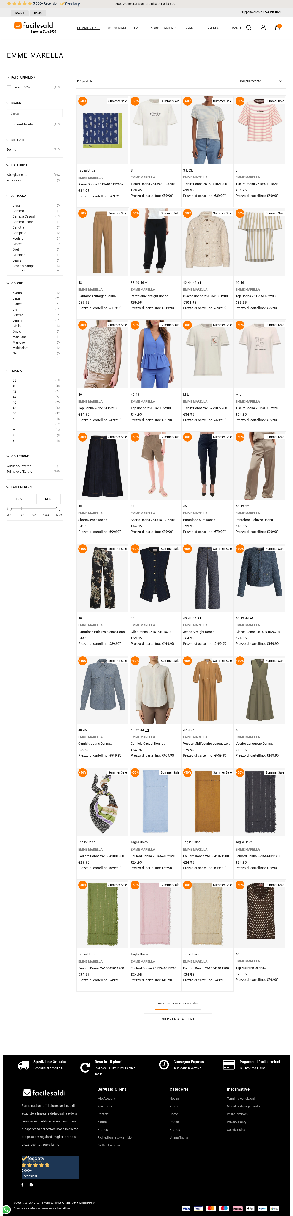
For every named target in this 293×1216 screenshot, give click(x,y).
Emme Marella (23, 124)
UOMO (38, 13)
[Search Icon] (249, 28)
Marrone (19, 342)
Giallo (17, 326)
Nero (16, 353)
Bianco (17, 304)
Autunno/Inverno (19, 466)
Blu (15, 309)
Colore (17, 283)
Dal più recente (250, 81)
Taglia (16, 370)
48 (14, 408)
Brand (16, 102)
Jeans (17, 260)
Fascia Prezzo (22, 487)
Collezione (20, 456)
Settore (17, 140)
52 (14, 419)
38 (14, 380)
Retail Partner (87, 1203)
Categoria (19, 165)
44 (14, 397)
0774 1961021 (272, 12)
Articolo (18, 195)
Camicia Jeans (23, 222)
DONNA (19, 13)
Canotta (18, 227)
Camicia (18, 211)
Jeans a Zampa (24, 266)
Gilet (16, 249)
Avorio (17, 293)
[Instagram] (31, 1185)
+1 (147, 282)
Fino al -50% (21, 87)
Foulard (18, 238)
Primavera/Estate (19, 471)
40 (14, 386)
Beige (16, 298)
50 (14, 413)
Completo (19, 233)
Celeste (18, 315)
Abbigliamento (17, 175)
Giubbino (19, 255)
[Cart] (277, 29)
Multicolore (20, 348)
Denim (17, 320)
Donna (11, 149)
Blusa (17, 205)
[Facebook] (22, 1185)
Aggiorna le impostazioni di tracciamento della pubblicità (42, 1208)
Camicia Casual (24, 216)
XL (14, 441)
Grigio (17, 331)
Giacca (17, 244)
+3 (147, 730)
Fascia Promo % (23, 77)
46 (14, 402)
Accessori (14, 180)
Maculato (19, 337)
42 (14, 391)
